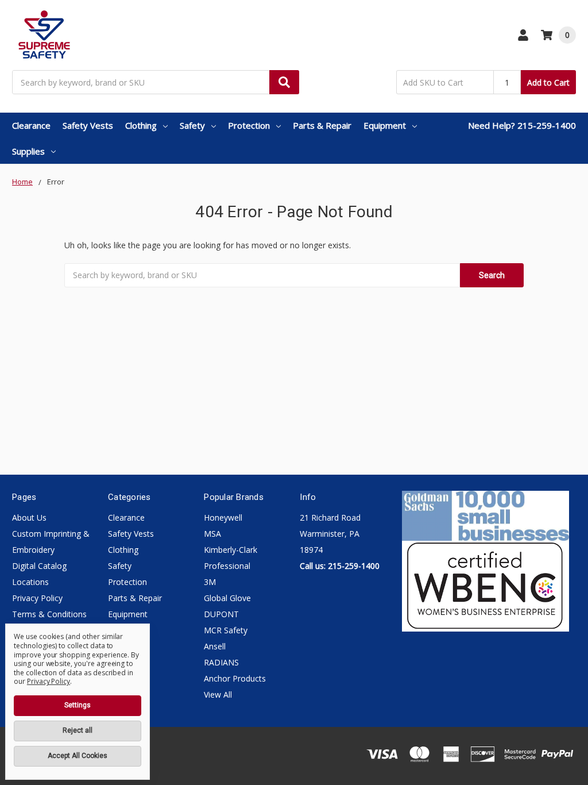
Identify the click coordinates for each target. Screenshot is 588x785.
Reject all (77, 730)
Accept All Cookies (77, 756)
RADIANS (221, 662)
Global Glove (227, 597)
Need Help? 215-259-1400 (522, 125)
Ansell (215, 646)
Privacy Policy (37, 597)
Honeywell (223, 517)
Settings (77, 705)
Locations (30, 581)
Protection (249, 125)
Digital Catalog (39, 565)
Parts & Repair (322, 125)
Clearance (31, 125)
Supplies (28, 151)
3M (210, 581)
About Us (29, 517)
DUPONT (221, 614)
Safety (192, 125)
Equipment (384, 125)
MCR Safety (225, 630)
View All (218, 694)
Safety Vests (88, 125)
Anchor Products (235, 678)
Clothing (141, 125)
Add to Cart (548, 82)
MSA (212, 533)
